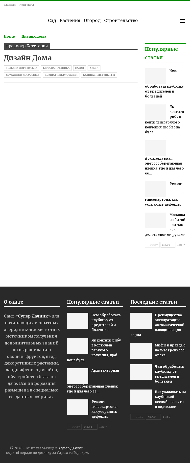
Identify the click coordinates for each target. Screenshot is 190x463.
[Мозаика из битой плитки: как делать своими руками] (155, 220)
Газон (79, 68)
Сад (52, 20)
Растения (70, 20)
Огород (92, 20)
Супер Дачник (71, 448)
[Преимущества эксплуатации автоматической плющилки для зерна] (141, 321)
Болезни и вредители (21, 68)
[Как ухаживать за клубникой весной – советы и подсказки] (141, 397)
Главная (10, 4)
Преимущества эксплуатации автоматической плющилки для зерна (157, 325)
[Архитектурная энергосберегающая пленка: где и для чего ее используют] (155, 148)
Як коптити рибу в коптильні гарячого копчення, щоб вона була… (94, 350)
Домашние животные (22, 74)
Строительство (121, 20)
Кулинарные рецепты (99, 74)
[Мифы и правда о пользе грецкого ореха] (141, 351)
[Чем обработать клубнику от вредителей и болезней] (155, 76)
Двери (94, 68)
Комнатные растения (61, 74)
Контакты (26, 4)
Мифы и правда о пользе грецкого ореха (170, 350)
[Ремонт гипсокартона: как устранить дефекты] (155, 189)
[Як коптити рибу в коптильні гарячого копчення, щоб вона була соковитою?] (155, 112)
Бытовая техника (56, 68)
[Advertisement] (95, 270)
